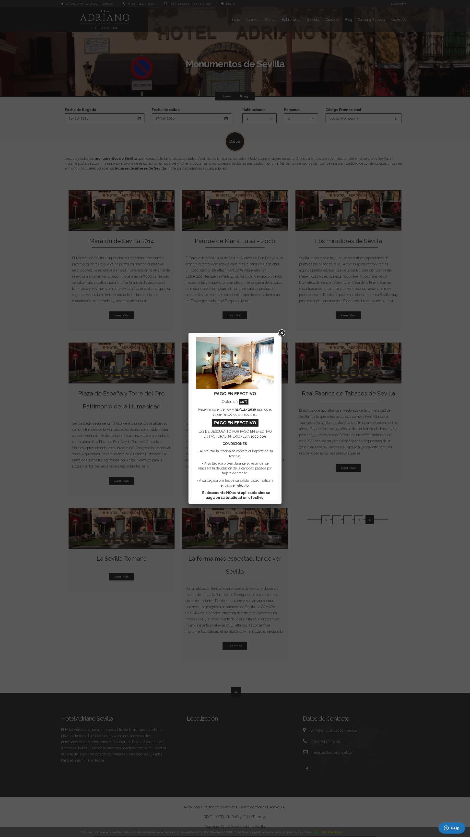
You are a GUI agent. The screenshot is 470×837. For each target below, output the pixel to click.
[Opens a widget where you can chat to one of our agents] (451, 828)
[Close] (281, 333)
